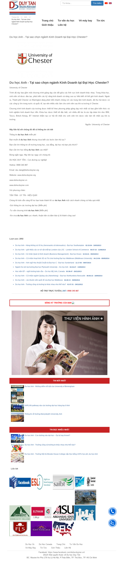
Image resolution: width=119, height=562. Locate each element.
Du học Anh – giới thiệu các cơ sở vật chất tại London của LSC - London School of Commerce (52, 250)
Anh (25, 17)
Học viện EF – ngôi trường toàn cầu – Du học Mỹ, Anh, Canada (40, 271)
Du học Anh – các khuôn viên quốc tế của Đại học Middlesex (39, 280)
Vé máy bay (85, 20)
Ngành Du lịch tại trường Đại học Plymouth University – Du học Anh (41, 267)
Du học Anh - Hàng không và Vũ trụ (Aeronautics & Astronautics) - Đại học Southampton (49, 245)
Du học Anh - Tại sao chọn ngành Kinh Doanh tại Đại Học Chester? (22, 21)
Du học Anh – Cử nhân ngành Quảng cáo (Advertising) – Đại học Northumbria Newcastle (50, 276)
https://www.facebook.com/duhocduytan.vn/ (66, 552)
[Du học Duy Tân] (22, 7)
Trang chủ (47, 20)
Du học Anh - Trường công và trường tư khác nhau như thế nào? (40, 284)
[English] (110, 3)
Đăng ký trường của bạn (58, 303)
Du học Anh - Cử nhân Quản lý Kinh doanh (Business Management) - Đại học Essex (48, 254)
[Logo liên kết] (20, 482)
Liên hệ (62, 25)
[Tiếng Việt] (106, 3)
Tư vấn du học (66, 20)
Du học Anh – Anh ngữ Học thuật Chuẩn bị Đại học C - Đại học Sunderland (44, 263)
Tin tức (101, 20)
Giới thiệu (47, 25)
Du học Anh (18, 82)
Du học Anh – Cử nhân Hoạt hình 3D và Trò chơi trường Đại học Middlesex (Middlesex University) (53, 258)
